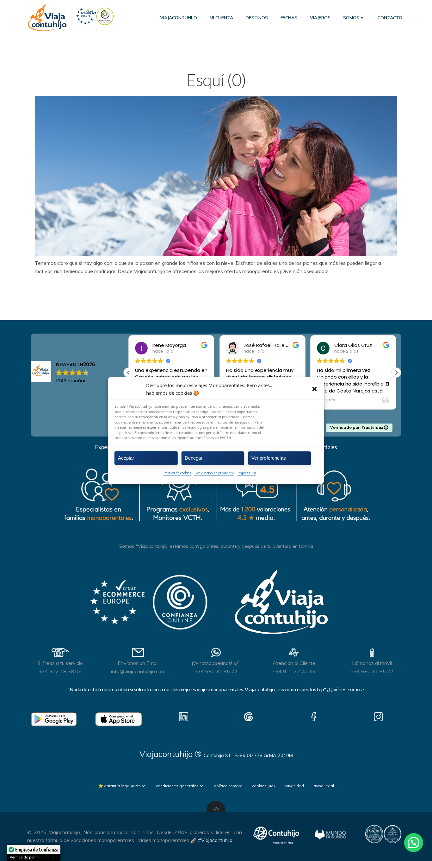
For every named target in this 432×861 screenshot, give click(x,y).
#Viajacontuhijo (215, 840)
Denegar (194, 458)
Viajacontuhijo (178, 18)
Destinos (257, 18)
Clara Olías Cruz (353, 345)
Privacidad (294, 785)
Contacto (390, 18)
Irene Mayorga (169, 345)
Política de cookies (177, 472)
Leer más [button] (326, 400)
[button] (315, 389)
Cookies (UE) (263, 785)
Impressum (247, 472)
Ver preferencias (268, 458)
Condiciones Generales (177, 785)
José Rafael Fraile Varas (271, 345)
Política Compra (228, 785)
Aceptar (126, 458)
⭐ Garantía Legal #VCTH (119, 785)
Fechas (289, 18)
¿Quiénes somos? (345, 689)
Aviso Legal (323, 785)
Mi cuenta (221, 18)
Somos (351, 18)
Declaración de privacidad (214, 472)
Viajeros (320, 18)
